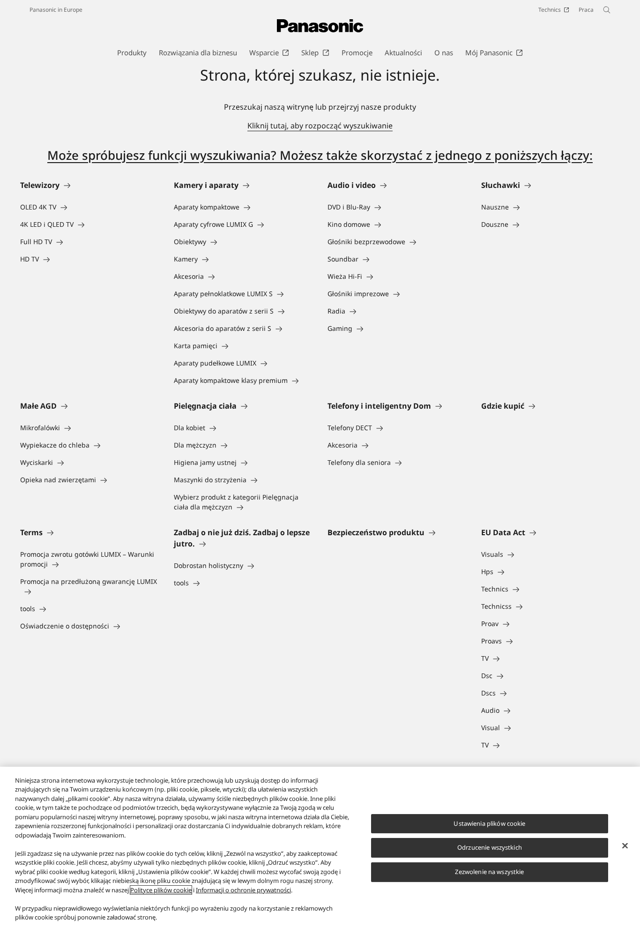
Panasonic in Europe (56, 10)
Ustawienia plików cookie (489, 823)
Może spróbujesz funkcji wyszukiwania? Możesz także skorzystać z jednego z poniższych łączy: (320, 155)
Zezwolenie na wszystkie (489, 871)
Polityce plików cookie (161, 890)
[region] (320, 847)
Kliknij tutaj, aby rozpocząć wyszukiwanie (320, 125)
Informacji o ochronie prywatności (243, 890)
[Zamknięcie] (625, 845)
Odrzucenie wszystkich (489, 848)
